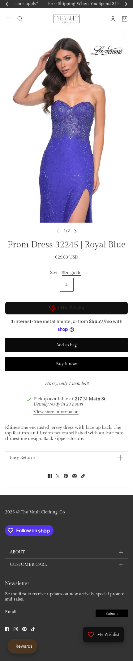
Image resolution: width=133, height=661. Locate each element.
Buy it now (66, 364)
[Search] (20, 19)
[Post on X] (58, 476)
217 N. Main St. (90, 398)
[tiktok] (33, 629)
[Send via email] (74, 475)
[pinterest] (24, 629)
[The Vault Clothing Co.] (66, 19)
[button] (83, 475)
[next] (75, 231)
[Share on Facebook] (49, 475)
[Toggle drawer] (8, 19)
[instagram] (15, 629)
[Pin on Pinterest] (65, 475)
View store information (56, 412)
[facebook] (7, 629)
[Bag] (124, 19)
